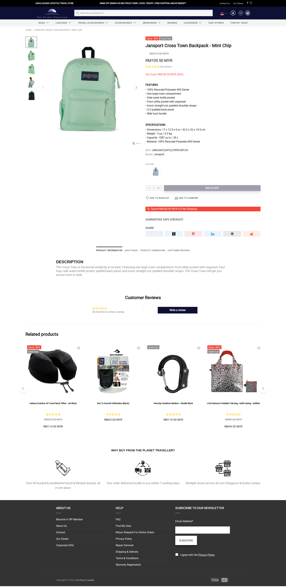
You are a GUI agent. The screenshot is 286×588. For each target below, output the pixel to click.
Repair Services (125, 545)
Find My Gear (123, 525)
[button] (152, 66)
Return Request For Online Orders (135, 532)
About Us (61, 525)
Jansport (159, 154)
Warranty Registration (128, 564)
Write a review (177, 310)
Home (28, 30)
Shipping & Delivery (127, 551)
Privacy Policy (124, 538)
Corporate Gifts (65, 545)
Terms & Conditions (127, 558)
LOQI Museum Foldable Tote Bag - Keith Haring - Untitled (233, 403)
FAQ (118, 519)
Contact (60, 532)
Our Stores (238, 3)
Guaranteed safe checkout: (164, 219)
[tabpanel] (53, 388)
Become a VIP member (69, 519)
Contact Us (224, 3)
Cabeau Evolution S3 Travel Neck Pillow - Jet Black (53, 403)
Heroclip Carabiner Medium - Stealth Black (173, 403)
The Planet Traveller (52, 13)
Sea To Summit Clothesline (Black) (113, 403)
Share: (149, 228)
